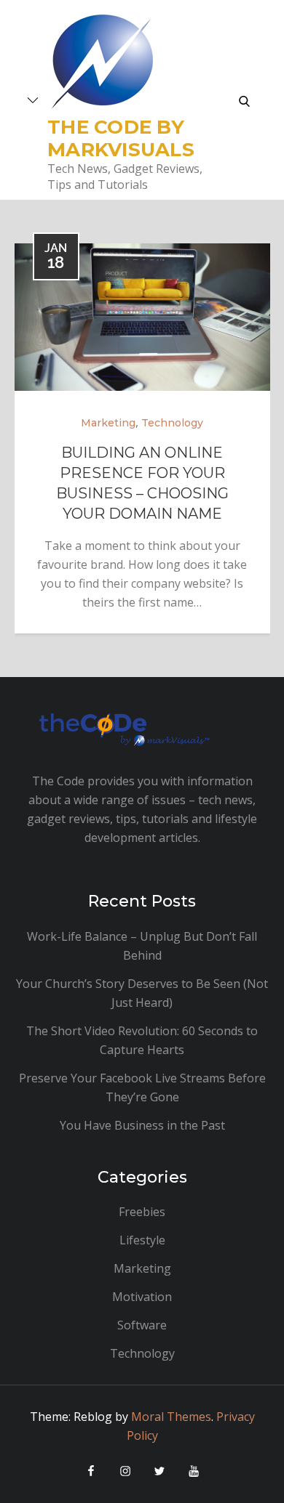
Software (142, 1325)
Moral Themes (171, 1417)
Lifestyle (142, 1240)
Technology (172, 422)
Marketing (108, 422)
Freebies (142, 1212)
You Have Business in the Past (142, 1125)
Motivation (142, 1297)
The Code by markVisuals (120, 138)
